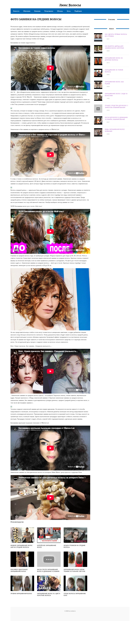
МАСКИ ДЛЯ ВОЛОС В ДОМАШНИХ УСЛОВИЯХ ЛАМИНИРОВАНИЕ (116, 118)
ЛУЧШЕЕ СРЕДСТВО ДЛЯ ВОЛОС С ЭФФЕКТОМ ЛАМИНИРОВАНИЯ (116, 106)
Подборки (78, 11)
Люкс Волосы (70, 5)
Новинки (37, 11)
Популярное (48, 11)
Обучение (26, 11)
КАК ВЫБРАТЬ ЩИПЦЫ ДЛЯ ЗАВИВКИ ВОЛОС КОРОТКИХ (114, 47)
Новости (16, 11)
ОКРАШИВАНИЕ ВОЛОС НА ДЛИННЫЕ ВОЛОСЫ (114, 59)
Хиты (69, 11)
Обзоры (60, 11)
